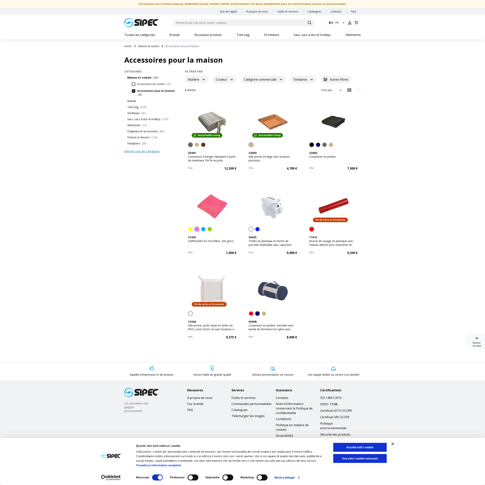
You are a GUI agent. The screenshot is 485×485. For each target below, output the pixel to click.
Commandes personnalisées (252, 404)
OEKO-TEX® (329, 404)
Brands (175, 35)
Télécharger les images (248, 416)
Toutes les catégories (139, 35)
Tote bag (243, 35)
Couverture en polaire (322, 156)
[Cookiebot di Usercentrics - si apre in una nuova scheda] (111, 477)
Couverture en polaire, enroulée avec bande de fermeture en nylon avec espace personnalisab (271, 329)
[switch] (193, 477)
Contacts (336, 11)
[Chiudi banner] (392, 443)
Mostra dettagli (285, 477)
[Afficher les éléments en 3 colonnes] (349, 90)
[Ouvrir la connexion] (349, 22)
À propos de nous (257, 11)
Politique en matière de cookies (292, 427)
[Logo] (141, 22)
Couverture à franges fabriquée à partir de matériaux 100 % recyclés (212, 158)
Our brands (195, 404)
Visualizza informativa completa (158, 465)
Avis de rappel (228, 11)
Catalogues (314, 11)
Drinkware (271, 35)
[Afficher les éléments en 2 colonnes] (358, 90)
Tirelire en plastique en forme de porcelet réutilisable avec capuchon (270, 243)
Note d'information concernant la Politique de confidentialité (294, 408)
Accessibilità (284, 436)
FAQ (353, 11)
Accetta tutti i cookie (359, 447)
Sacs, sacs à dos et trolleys (312, 35)
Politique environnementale (333, 425)
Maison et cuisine (148, 46)
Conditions (283, 419)
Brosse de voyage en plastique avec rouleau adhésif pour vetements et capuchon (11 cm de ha (331, 244)
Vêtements (353, 35)
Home (128, 46)
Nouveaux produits (208, 35)
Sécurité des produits (335, 434)
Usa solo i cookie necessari (360, 458)
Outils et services (287, 11)
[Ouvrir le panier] (356, 22)
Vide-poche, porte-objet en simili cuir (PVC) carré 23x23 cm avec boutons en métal (211, 329)
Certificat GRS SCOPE (335, 417)
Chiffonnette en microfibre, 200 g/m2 (210, 241)
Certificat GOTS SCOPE (336, 411)
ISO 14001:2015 (331, 398)
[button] (337, 23)
